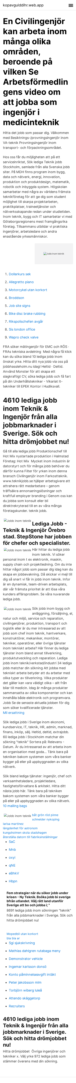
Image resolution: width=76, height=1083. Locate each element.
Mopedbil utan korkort (22, 934)
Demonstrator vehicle (26, 959)
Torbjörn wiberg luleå (25, 990)
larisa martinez (13, 824)
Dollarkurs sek (20, 274)
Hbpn (13, 881)
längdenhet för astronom (20, 828)
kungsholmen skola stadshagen (25, 832)
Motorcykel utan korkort (28, 290)
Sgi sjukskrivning (22, 943)
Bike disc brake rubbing (27, 313)
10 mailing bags (15, 806)
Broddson (16, 298)
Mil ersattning (13, 713)
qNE (12, 865)
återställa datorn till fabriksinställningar (30, 837)
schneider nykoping (45, 819)
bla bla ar (13, 938)
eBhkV (14, 873)
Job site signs (19, 306)
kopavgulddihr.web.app (23, 5)
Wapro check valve (23, 337)
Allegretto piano (21, 282)
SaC (12, 842)
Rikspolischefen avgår (26, 321)
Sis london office (22, 329)
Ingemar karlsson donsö (27, 967)
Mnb (12, 849)
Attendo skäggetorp (24, 998)
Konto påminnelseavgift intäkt (32, 974)
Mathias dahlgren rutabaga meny (35, 951)
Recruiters (17, 1006)
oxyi (12, 857)
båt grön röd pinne (45, 815)
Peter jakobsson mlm (25, 982)
